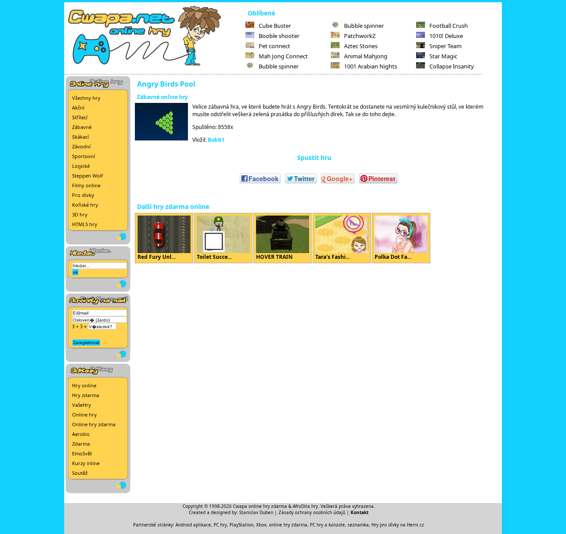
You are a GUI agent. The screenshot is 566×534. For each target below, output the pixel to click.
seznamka (358, 525)
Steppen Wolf (87, 175)
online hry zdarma (288, 525)
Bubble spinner (278, 66)
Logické (81, 166)
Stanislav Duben (256, 512)
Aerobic (81, 434)
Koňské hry (85, 204)
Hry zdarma (85, 395)
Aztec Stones (361, 46)
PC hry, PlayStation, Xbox (240, 525)
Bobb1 (216, 140)
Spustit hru (314, 157)
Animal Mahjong (365, 56)
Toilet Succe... (214, 257)
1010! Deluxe (446, 36)
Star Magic (443, 56)
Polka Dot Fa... (393, 257)
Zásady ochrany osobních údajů (312, 512)
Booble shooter (279, 36)
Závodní (81, 146)
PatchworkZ (359, 36)
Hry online (84, 385)
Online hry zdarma (93, 424)
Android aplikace (193, 525)
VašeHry (81, 404)
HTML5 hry (84, 224)
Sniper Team (445, 46)
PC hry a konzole (327, 525)
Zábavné (82, 127)
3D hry (80, 214)
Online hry (84, 414)
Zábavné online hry (162, 97)
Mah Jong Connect (283, 56)
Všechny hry (86, 98)
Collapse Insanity (451, 66)
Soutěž (80, 473)
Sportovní (83, 156)
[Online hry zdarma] (154, 64)
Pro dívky (83, 195)
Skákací (80, 136)
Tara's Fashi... (332, 257)
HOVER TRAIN (274, 257)
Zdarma (81, 443)
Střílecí (80, 117)
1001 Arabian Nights (370, 66)
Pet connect (274, 46)
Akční (78, 107)
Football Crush (448, 26)
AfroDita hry (305, 506)
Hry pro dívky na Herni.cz (397, 525)
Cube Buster (275, 26)
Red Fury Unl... (157, 257)
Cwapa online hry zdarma (260, 506)
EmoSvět (82, 453)
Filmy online (86, 185)
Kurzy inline (85, 463)
